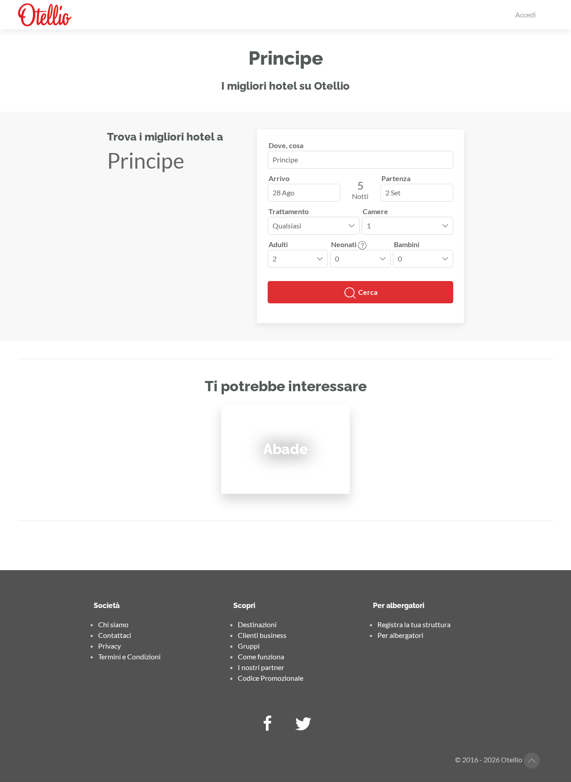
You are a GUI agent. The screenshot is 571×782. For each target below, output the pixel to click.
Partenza (395, 178)
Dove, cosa (286, 145)
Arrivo (279, 178)
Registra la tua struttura (414, 624)
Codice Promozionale (270, 678)
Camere (375, 211)
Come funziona (261, 656)
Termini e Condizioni (129, 656)
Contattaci (114, 635)
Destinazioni (257, 624)
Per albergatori (400, 635)
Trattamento (289, 211)
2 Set (393, 192)
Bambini (406, 244)
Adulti (278, 244)
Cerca (367, 292)
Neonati (344, 244)
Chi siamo (113, 624)
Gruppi (249, 645)
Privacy (109, 645)
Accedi (525, 14)
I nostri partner (261, 667)
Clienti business (262, 635)
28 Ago (283, 192)
